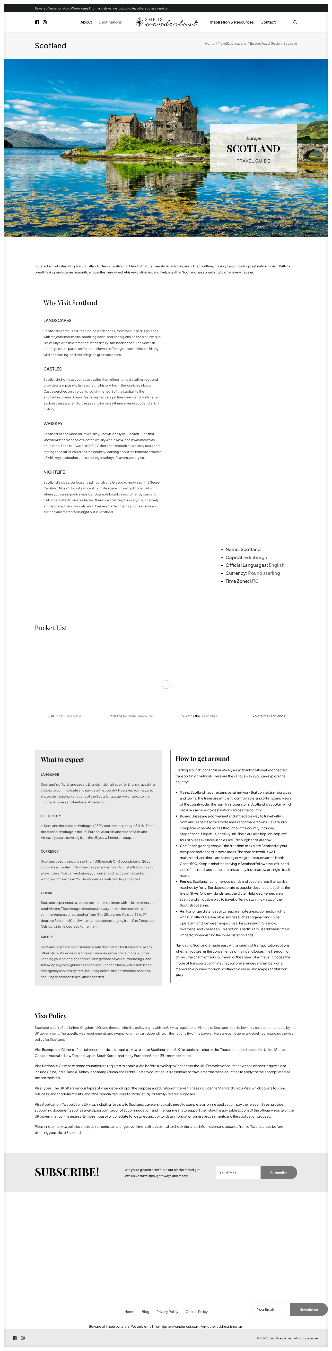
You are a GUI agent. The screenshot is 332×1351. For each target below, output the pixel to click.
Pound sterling (264, 573)
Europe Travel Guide (265, 43)
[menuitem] (38, 22)
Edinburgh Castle (67, 716)
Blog (145, 1311)
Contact (268, 22)
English (277, 565)
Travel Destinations (232, 43)
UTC (254, 581)
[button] (38, 22)
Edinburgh (255, 557)
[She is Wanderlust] (166, 22)
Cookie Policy (197, 1311)
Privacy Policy (167, 1311)
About (86, 22)
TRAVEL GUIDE (253, 161)
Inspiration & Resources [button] (232, 22)
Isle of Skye (209, 716)
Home (209, 43)
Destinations (110, 22)
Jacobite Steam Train (139, 716)
